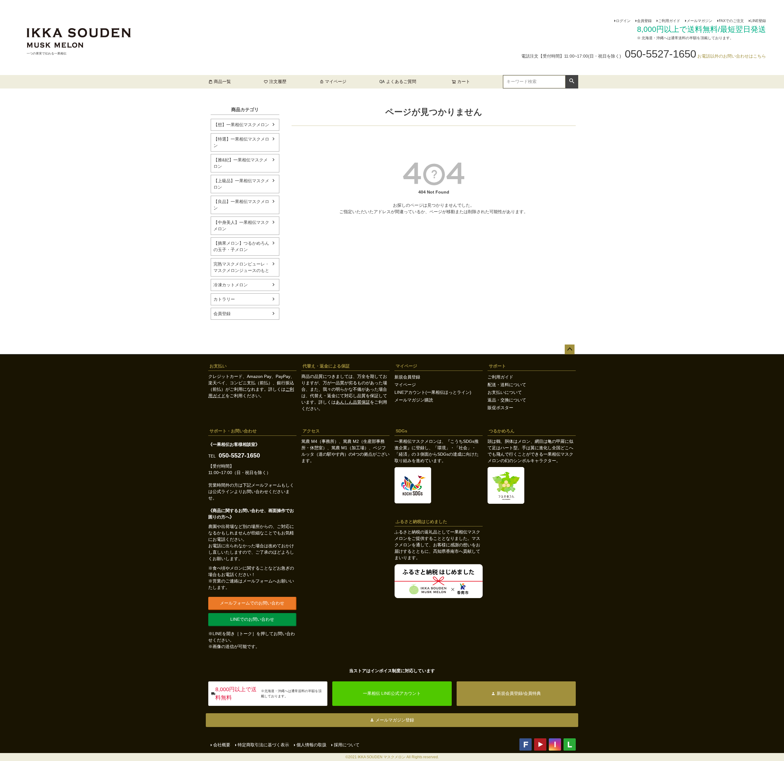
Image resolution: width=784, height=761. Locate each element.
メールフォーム (266, 485)
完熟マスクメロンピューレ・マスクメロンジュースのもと (241, 267)
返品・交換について (507, 399)
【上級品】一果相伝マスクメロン (241, 184)
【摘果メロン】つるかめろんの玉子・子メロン (241, 246)
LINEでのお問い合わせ (252, 619)
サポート (497, 366)
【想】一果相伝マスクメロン (241, 124)
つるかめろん (501, 430)
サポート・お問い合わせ (233, 430)
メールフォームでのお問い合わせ (252, 603)
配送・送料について (507, 384)
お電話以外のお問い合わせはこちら (731, 56)
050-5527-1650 (239, 455)
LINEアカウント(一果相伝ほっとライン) (432, 392)
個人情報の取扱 (311, 744)
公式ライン (223, 491)
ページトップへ (570, 349)
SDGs (401, 430)
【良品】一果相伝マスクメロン (241, 204)
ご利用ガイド (669, 21)
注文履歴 (277, 81)
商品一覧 (222, 81)
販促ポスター (500, 407)
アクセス (311, 430)
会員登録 (644, 21)
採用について (347, 744)
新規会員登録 (407, 377)
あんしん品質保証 (353, 402)
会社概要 (221, 744)
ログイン (623, 21)
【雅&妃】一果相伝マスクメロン (240, 163)
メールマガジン (699, 21)
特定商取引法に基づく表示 (263, 744)
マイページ (335, 81)
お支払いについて (505, 392)
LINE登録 (758, 21)
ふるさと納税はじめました (421, 521)
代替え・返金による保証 (326, 366)
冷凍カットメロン (230, 284)
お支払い (218, 366)
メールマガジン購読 (413, 399)
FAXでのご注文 (731, 21)
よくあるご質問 (401, 81)
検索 (571, 81)
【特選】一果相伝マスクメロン (241, 142)
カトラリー (224, 299)
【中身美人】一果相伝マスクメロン (241, 225)
